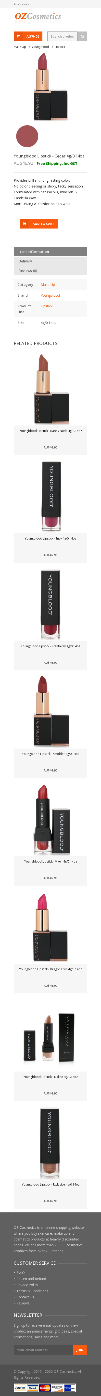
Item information (34, 251)
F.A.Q (20, 1273)
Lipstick (46, 306)
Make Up (48, 284)
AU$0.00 (32, 36)
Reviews (22, 1303)
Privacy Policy (27, 1285)
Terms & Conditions (32, 1291)
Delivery (25, 261)
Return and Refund (31, 1279)
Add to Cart (43, 223)
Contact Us (25, 1297)
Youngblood (50, 295)
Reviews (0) (28, 270)
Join (80, 1350)
